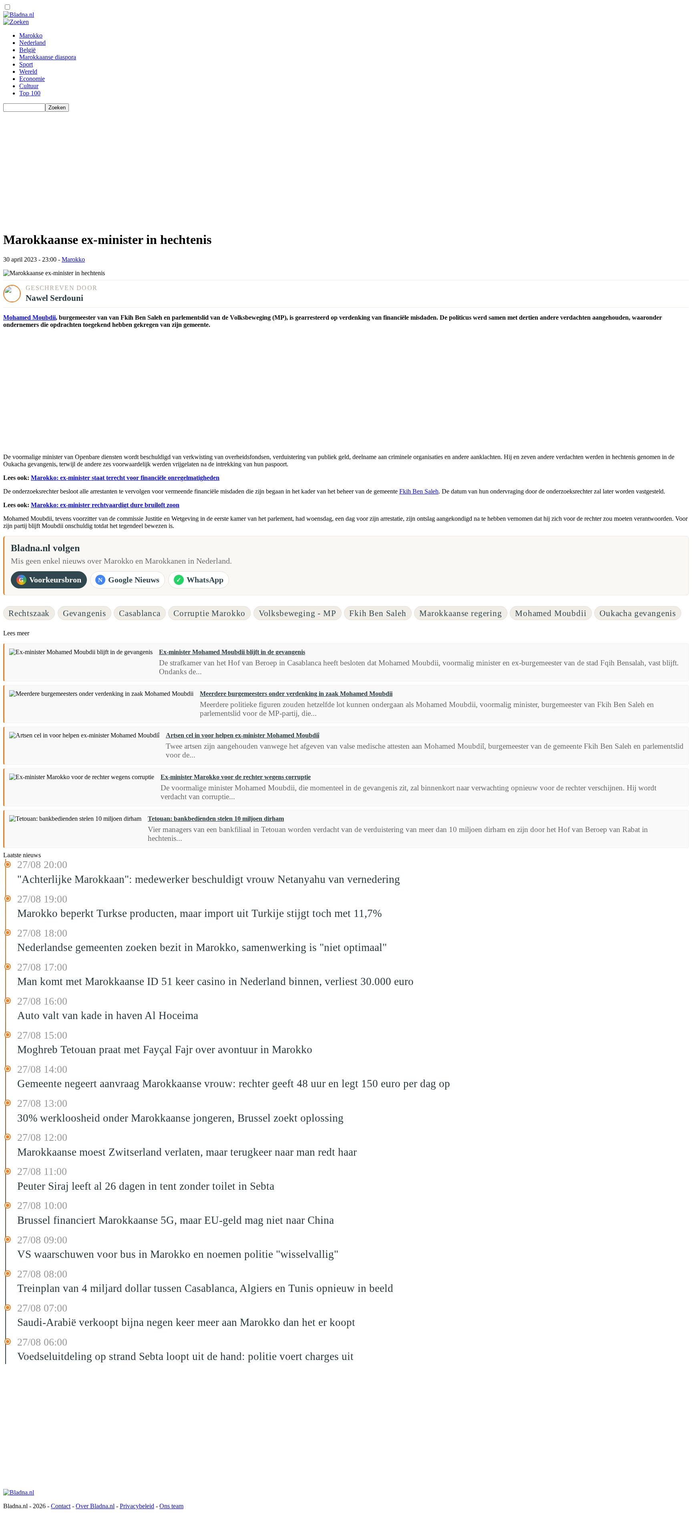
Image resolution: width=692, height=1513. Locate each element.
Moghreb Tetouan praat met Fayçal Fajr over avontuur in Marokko (164, 1050)
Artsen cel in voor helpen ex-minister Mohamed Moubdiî (242, 735)
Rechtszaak (29, 613)
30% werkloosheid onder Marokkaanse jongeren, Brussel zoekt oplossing (180, 1118)
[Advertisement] (243, 168)
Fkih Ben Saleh (419, 491)
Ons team (171, 1506)
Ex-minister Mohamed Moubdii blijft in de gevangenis (232, 652)
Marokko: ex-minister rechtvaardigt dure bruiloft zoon (105, 505)
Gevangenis (84, 613)
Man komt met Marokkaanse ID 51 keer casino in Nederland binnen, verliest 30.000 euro (215, 981)
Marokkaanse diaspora (47, 57)
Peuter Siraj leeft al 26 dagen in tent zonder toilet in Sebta (145, 1186)
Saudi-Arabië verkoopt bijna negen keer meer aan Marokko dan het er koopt (186, 1322)
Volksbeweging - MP (297, 613)
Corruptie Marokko (209, 613)
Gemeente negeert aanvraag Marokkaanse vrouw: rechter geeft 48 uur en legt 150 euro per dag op (233, 1084)
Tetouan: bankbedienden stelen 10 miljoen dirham (216, 818)
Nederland (32, 42)
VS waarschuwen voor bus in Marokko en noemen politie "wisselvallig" (177, 1254)
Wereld (28, 71)
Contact (60, 1506)
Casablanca (139, 613)
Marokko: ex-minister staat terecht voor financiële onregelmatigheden (125, 477)
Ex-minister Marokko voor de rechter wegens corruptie (236, 777)
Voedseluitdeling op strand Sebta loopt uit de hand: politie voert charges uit (185, 1356)
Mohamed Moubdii (29, 317)
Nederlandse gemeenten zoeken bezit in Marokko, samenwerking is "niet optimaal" (202, 947)
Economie (32, 78)
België (27, 49)
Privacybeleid (137, 1506)
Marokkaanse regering (460, 613)
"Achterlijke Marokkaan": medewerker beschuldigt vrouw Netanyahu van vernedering (208, 879)
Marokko (30, 35)
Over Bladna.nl (95, 1506)
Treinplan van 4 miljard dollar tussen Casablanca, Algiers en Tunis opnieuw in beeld (205, 1288)
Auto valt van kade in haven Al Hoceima (107, 1015)
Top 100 (29, 93)
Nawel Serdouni (54, 297)
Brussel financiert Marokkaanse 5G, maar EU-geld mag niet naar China (175, 1220)
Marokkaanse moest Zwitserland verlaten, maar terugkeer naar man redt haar (187, 1152)
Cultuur (28, 86)
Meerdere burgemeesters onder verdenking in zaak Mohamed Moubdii (296, 693)
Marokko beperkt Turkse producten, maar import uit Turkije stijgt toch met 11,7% (199, 913)
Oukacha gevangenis (637, 613)
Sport (26, 64)
